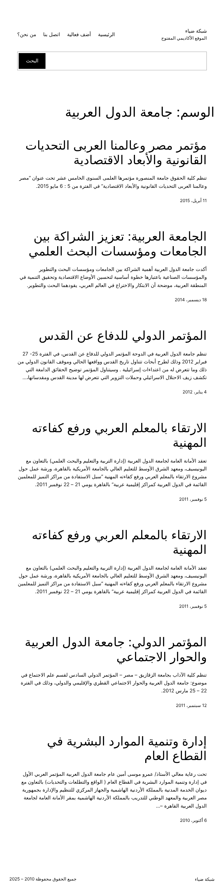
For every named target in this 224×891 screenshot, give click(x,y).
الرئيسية (106, 34)
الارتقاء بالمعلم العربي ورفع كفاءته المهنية (119, 435)
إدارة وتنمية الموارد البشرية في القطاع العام (127, 748)
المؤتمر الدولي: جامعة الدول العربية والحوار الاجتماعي (116, 649)
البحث (32, 61)
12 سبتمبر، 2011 (191, 705)
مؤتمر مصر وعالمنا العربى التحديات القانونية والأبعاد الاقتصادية (116, 152)
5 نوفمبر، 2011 (193, 499)
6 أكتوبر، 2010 (193, 820)
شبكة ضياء (196, 31)
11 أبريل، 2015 (193, 200)
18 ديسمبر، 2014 (191, 299)
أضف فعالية (79, 34)
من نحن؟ (26, 34)
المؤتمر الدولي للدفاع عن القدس (123, 335)
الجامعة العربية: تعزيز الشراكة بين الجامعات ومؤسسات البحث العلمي (118, 243)
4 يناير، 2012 (195, 392)
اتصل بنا (51, 34)
